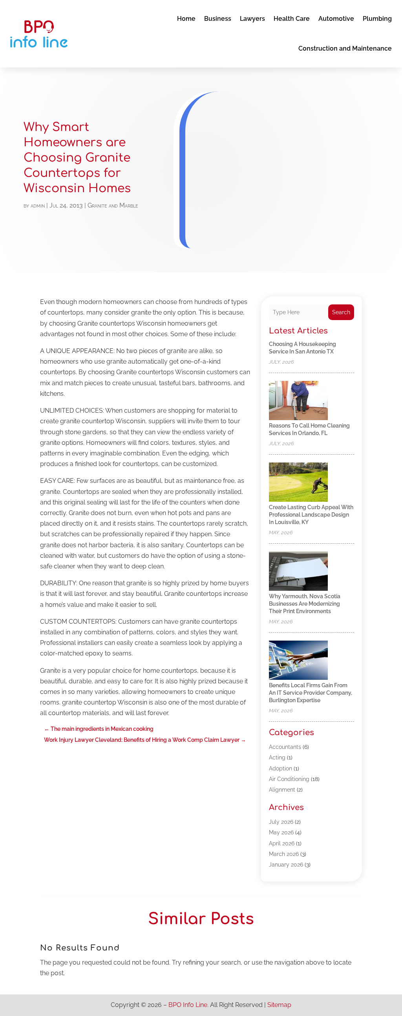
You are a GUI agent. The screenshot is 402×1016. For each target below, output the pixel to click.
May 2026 (281, 832)
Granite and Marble (113, 205)
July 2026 (281, 822)
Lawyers (252, 18)
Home (186, 18)
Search (341, 312)
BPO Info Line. (188, 1005)
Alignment (282, 790)
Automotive (336, 18)
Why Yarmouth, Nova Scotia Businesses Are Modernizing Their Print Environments (304, 603)
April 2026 (281, 843)
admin (38, 205)
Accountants (285, 747)
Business (217, 18)
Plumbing (377, 18)
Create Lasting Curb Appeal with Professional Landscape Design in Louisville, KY (311, 514)
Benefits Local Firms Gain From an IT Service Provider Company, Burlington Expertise (310, 692)
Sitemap (279, 1005)
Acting (277, 757)
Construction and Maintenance (345, 48)
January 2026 (286, 864)
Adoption (280, 768)
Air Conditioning (289, 779)
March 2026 (284, 854)
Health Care (292, 18)
